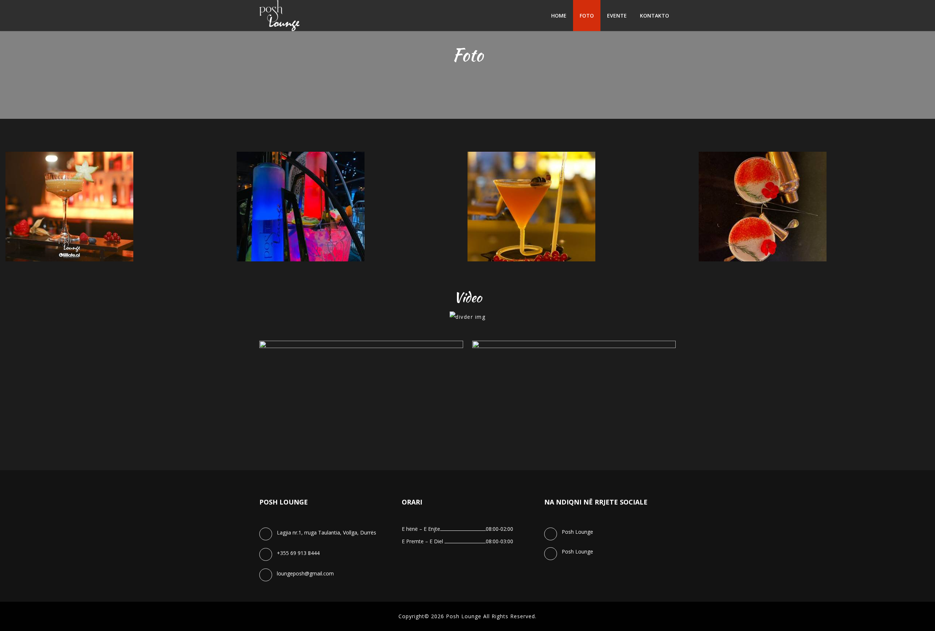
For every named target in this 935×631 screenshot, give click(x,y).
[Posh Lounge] (279, 15)
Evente (617, 15)
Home (558, 15)
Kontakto (654, 15)
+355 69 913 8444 (298, 552)
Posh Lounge (577, 531)
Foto (587, 15)
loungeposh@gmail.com (305, 573)
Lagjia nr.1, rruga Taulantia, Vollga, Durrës (326, 532)
